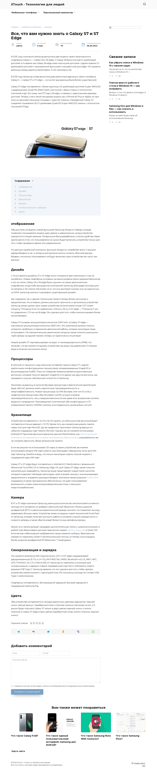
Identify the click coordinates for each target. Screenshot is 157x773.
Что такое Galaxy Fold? (24, 735)
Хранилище (25, 199)
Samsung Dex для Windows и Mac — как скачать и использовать (126, 108)
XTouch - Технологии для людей (37, 4)
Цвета (22, 212)
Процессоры (25, 195)
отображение (25, 187)
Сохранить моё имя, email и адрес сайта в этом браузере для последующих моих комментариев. (54, 686)
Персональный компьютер (58, 12)
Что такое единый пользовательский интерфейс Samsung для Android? (61, 740)
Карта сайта (18, 751)
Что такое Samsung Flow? (127, 737)
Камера (22, 203)
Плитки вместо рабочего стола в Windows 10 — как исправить (124, 85)
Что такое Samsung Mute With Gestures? (96, 737)
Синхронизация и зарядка (32, 207)
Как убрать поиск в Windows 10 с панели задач (126, 64)
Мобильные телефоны (24, 12)
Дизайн (23, 191)
